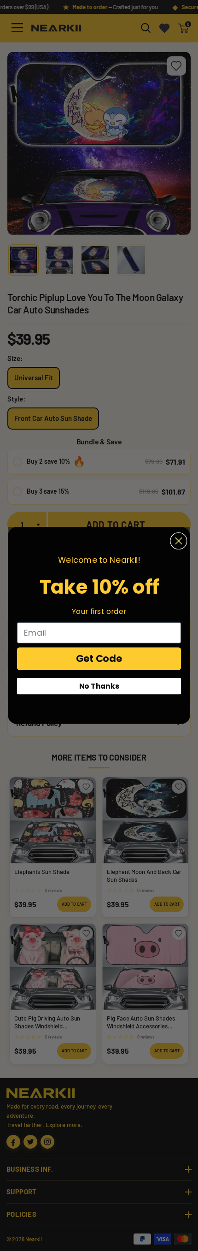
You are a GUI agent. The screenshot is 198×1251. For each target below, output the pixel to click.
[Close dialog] (178, 541)
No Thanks (99, 686)
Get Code (99, 658)
